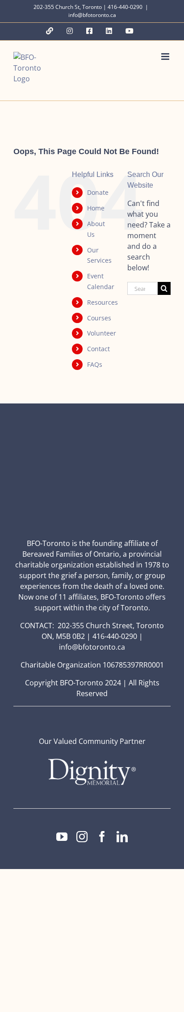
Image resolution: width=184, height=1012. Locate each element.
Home (96, 208)
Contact (98, 348)
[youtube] (61, 836)
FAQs (94, 364)
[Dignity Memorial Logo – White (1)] (92, 761)
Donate (98, 192)
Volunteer (101, 333)
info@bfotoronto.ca (92, 15)
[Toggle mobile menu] (166, 56)
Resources (102, 302)
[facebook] (102, 836)
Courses (99, 318)
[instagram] (82, 836)
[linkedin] (122, 836)
